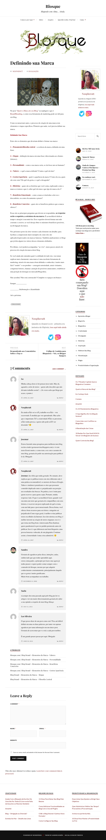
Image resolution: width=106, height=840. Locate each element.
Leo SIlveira (26, 616)
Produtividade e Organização (88, 365)
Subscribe (65, 337)
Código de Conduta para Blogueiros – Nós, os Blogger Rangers (54, 353)
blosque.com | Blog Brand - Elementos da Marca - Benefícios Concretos (34, 665)
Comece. (79, 399)
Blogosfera (82, 326)
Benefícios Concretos (21, 204)
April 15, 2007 (28, 461)
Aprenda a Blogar (84, 316)
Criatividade (82, 331)
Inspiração (82, 346)
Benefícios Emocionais (22, 195)
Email (42, 728)
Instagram (58, 337)
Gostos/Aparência (20, 176)
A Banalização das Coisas (84, 428)
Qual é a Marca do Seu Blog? (85, 389)
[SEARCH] (98, 136)
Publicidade (16, 304)
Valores (16, 171)
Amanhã (79, 404)
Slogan (15, 156)
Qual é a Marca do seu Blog (27, 110)
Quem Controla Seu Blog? (85, 440)
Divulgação (34, 71)
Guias (82, 20)
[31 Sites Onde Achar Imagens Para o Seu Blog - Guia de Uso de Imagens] (82, 264)
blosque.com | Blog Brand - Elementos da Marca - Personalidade (35, 659)
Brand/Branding (16, 114)
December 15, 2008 (30, 581)
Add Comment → (59, 369)
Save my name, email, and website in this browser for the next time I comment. (36, 752)
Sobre (41, 20)
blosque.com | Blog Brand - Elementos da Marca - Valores (32, 655)
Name (13, 728)
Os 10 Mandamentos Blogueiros (87, 409)
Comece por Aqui (26, 20)
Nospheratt (18, 71)
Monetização (82, 355)
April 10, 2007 (28, 398)
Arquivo (50, 20)
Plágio (80, 360)
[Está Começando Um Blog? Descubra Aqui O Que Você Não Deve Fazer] (82, 301)
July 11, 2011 (28, 606)
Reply (61, 398)
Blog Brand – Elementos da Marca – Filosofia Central (31, 679)
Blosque (53, 6)
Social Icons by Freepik (74, 835)
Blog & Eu (81, 321)
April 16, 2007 (28, 540)
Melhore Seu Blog (84, 351)
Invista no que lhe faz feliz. (81, 814)
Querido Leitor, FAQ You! (66, 20)
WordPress (37, 835)
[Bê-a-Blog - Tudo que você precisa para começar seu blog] (89, 223)
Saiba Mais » (80, 233)
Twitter (51, 337)
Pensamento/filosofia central (24, 147)
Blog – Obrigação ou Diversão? (16, 814)
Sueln (23, 591)
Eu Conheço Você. (82, 394)
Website (13, 740)
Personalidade (18, 165)
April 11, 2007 (28, 429)
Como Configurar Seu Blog (48, 821)
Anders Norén (57, 835)
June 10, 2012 (28, 641)
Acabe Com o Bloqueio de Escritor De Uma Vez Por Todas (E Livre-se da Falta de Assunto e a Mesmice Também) (19, 801)
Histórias (16, 186)
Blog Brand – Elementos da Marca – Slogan (27, 675)
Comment (14, 704)
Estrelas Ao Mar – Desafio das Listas (18, 818)
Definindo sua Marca (32, 63)
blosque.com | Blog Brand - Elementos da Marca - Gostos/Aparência (36, 670)
